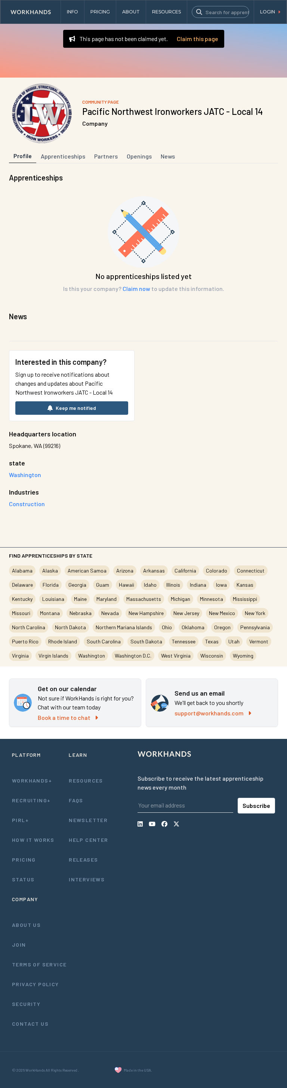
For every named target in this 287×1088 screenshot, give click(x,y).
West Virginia (176, 655)
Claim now (136, 288)
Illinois (173, 584)
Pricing (24, 859)
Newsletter (88, 820)
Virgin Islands (53, 655)
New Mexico (222, 613)
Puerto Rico (25, 641)
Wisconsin (211, 655)
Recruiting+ (31, 800)
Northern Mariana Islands (124, 627)
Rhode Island (62, 641)
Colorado (216, 570)
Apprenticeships (63, 156)
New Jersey (186, 613)
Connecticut (251, 570)
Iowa (221, 584)
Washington (91, 655)
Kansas (245, 584)
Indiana (198, 584)
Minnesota (211, 599)
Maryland (106, 599)
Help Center (88, 840)
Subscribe (256, 805)
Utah (234, 641)
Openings (139, 156)
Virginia (20, 655)
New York (255, 613)
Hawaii (126, 584)
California (185, 570)
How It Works (33, 840)
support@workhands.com (209, 713)
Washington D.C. (133, 655)
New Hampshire (146, 613)
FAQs (76, 800)
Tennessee (183, 641)
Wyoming (243, 655)
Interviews (87, 879)
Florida (51, 584)
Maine (80, 599)
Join (19, 944)
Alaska (50, 570)
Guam (102, 584)
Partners (106, 156)
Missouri (21, 613)
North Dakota (70, 627)
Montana (50, 613)
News (168, 156)
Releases (83, 859)
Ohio (167, 627)
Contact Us (30, 1023)
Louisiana (53, 599)
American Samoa (87, 570)
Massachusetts (143, 599)
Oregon (222, 627)
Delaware (22, 584)
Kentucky (22, 599)
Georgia (77, 584)
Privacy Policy (35, 984)
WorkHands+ (32, 780)
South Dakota (146, 641)
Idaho (150, 584)
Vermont (258, 641)
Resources (86, 780)
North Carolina (28, 627)
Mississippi (245, 599)
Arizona (124, 570)
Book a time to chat (64, 717)
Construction (27, 503)
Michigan (180, 599)
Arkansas (154, 570)
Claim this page (197, 38)
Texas (212, 641)
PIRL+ (20, 820)
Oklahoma (193, 627)
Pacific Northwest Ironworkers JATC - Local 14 (172, 111)
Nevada (110, 613)
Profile (22, 155)
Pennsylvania (255, 627)
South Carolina (104, 641)
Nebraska (81, 613)
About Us (26, 925)
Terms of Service (39, 964)
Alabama (22, 570)
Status (23, 879)
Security (26, 1004)
